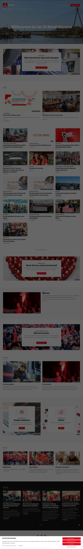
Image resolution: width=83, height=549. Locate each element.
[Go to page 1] (40, 525)
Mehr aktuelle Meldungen (41, 249)
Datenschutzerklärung (70, 547)
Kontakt (73, 1)
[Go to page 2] (41, 525)
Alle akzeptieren (71, 538)
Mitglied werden (75, 5)
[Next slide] (79, 525)
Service (26, 9)
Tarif (16, 9)
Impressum (74, 547)
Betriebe (21, 9)
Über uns (44, 301)
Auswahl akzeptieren (71, 541)
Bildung (13, 1)
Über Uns (5, 9)
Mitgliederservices (41, 342)
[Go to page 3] (43, 525)
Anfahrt (60, 428)
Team (76, 1)
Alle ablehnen (71, 544)
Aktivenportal (5, 1)
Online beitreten (41, 273)
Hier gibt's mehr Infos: (41, 67)
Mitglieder (9, 1)
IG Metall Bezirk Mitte (68, 1)
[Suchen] (59, 5)
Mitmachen (11, 9)
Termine (31, 9)
